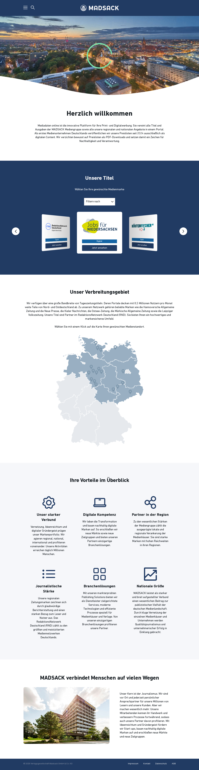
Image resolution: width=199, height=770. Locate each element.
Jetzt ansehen (57, 245)
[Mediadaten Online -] (99, 8)
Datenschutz (161, 763)
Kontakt (146, 763)
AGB (174, 763)
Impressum (133, 763)
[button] (16, 231)
